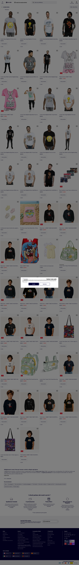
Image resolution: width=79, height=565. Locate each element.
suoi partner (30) (25, 279)
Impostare (45, 284)
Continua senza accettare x (25, 278)
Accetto (33, 284)
